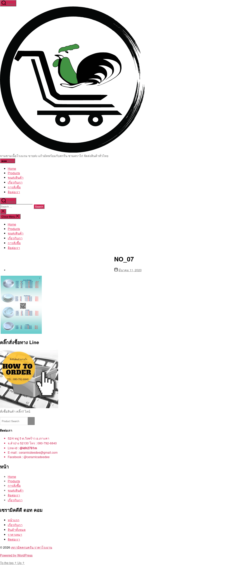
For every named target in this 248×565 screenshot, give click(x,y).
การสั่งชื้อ (14, 187)
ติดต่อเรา (14, 539)
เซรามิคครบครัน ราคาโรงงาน (31, 547)
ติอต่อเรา (14, 192)
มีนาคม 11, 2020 (130, 270)
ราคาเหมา (15, 534)
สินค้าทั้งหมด (17, 529)
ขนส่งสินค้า (15, 177)
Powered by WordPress (16, 555)
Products (14, 173)
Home (12, 168)
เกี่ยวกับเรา (15, 182)
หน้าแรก (13, 520)
